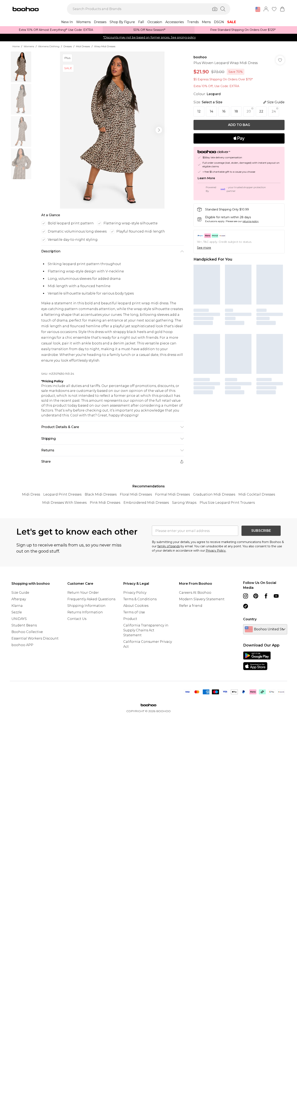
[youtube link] (276, 596)
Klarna (17, 606)
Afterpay (18, 599)
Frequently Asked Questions (91, 599)
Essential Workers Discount (35, 638)
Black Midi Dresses (101, 494)
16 (223, 111)
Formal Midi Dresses (172, 494)
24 (274, 111)
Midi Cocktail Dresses (256, 494)
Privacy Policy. (216, 550)
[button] (258, 9)
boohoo (200, 57)
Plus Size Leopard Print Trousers (227, 503)
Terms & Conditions (140, 599)
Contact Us (76, 619)
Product (130, 619)
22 (261, 111)
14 (211, 111)
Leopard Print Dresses (62, 494)
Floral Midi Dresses (136, 494)
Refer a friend (190, 606)
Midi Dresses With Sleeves (64, 503)
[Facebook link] (266, 596)
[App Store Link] (257, 660)
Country (250, 619)
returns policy (250, 221)
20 (249, 111)
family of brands (168, 546)
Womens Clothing (48, 46)
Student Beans (24, 625)
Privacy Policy (134, 593)
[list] (112, 130)
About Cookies (135, 606)
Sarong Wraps (184, 503)
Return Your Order (83, 593)
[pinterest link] (255, 596)
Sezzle (16, 612)
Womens (29, 46)
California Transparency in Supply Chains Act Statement (145, 630)
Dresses (67, 46)
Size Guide (20, 593)
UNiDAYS (19, 619)
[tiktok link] (245, 606)
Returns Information (85, 612)
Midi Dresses (83, 46)
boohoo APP (22, 645)
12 (199, 111)
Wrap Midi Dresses (104, 46)
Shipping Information (86, 606)
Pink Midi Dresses (105, 503)
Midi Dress (31, 494)
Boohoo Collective (27, 632)
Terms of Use (134, 612)
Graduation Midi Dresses (214, 494)
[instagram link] (245, 596)
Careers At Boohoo (195, 593)
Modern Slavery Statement (202, 599)
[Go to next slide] (159, 130)
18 (236, 111)
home (16, 46)
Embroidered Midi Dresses (146, 503)
